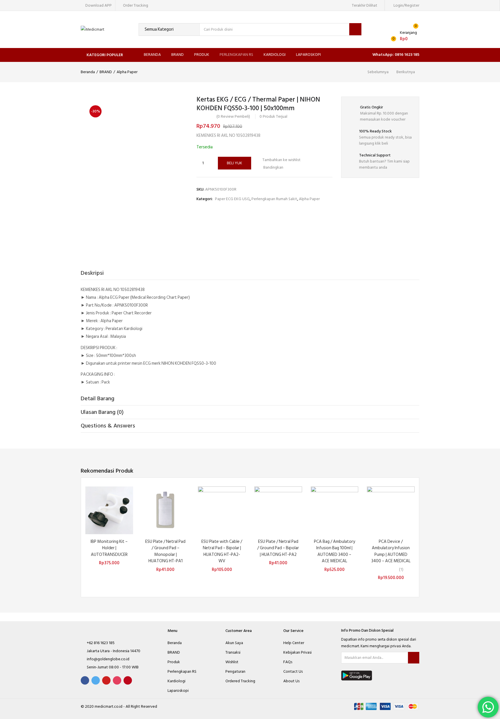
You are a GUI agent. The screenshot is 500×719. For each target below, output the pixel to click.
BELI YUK (234, 163)
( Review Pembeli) (233, 117)
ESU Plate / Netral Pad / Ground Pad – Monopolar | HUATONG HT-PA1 (165, 551)
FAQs (287, 662)
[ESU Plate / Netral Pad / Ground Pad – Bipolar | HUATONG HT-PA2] (278, 510)
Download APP (98, 5)
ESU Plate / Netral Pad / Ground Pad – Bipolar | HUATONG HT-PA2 (278, 548)
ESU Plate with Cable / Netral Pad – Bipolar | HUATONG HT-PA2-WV (221, 551)
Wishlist (231, 662)
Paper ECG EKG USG (232, 199)
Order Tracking (135, 5)
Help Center (293, 642)
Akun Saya (234, 642)
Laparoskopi (308, 54)
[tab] (250, 273)
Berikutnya (405, 72)
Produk (201, 54)
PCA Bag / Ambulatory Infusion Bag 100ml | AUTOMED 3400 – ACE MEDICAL (334, 551)
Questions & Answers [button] (108, 425)
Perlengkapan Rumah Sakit (274, 199)
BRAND (177, 54)
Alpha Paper (127, 72)
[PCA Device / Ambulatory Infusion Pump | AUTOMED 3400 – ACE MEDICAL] (391, 510)
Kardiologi (275, 54)
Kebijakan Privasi (297, 652)
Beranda (152, 54)
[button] (402, 36)
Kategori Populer (105, 54)
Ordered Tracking (240, 681)
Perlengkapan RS (236, 54)
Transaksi (232, 652)
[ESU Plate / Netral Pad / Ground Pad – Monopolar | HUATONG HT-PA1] (166, 510)
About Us (291, 681)
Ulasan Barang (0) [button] (102, 412)
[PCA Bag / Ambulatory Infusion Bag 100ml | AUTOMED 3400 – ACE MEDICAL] (335, 510)
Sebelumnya (378, 72)
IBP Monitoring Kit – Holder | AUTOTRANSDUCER (109, 548)
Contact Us (293, 671)
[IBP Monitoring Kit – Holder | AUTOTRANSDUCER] (109, 510)
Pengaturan (235, 671)
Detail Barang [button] (97, 398)
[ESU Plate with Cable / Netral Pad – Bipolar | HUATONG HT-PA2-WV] (222, 510)
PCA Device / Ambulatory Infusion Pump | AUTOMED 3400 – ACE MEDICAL (391, 551)
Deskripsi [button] (92, 273)
